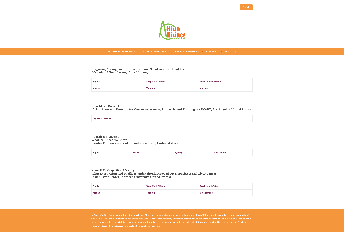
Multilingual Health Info (121, 51)
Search (246, 7)
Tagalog (150, 88)
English (96, 81)
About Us (230, 51)
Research (211, 51)
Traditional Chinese (210, 81)
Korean (96, 88)
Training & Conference (185, 51)
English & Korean (102, 118)
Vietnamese (206, 88)
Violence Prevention (153, 51)
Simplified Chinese (156, 81)
